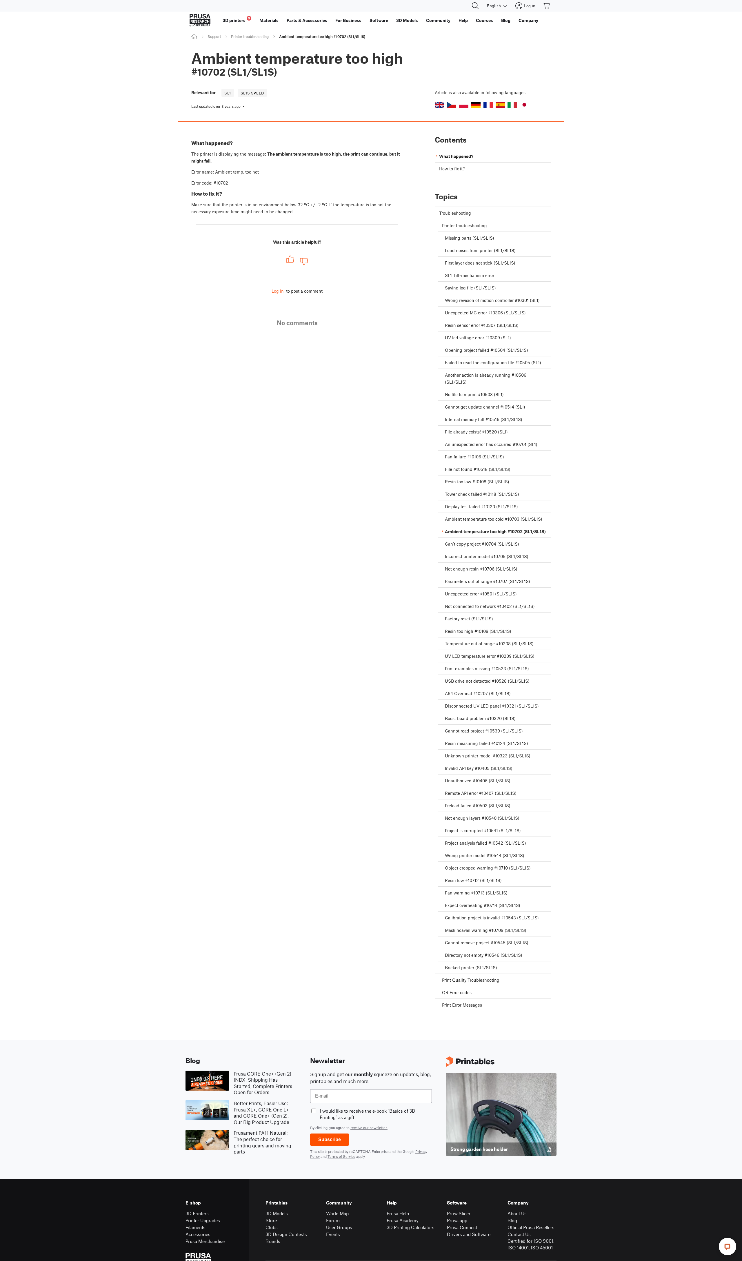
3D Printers (197, 1213)
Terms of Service (341, 1156)
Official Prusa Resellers (531, 1227)
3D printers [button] (236, 19)
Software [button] (379, 20)
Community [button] (438, 20)
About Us (517, 1213)
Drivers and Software (468, 1234)
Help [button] (463, 20)
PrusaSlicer (458, 1213)
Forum (333, 1220)
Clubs (271, 1227)
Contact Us (519, 1234)
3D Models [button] (407, 20)
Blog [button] (505, 20)
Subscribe (329, 1139)
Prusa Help (398, 1213)
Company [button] (528, 20)
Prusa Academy (403, 1220)
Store (271, 1220)
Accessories (198, 1234)
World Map (337, 1213)
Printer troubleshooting (250, 36)
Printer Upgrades (203, 1220)
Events (333, 1234)
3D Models (276, 1213)
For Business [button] (348, 20)
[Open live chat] (727, 1246)
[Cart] (547, 6)
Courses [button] (484, 20)
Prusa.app (457, 1220)
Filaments (195, 1227)
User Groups (339, 1227)
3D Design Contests (286, 1234)
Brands (272, 1241)
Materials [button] (269, 20)
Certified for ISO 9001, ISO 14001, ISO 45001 (531, 1244)
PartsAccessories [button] (307, 20)
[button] (439, 105)
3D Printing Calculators (410, 1227)
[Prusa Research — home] (200, 20)
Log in (278, 291)
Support (214, 36)
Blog (512, 1220)
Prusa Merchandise (205, 1241)
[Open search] (475, 6)
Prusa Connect (462, 1227)
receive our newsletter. (369, 1127)
